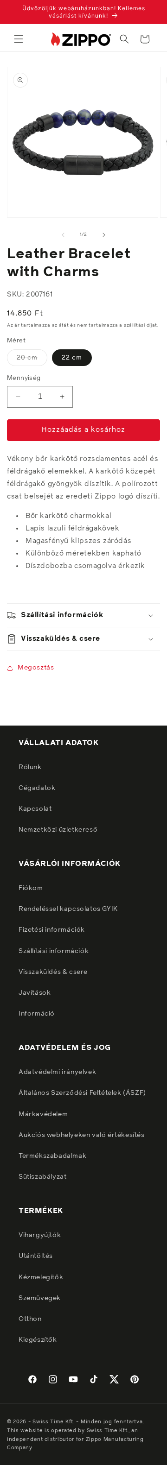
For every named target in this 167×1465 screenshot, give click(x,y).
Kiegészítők (38, 1340)
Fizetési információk (52, 930)
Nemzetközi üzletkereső (58, 830)
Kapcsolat (35, 809)
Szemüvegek (40, 1298)
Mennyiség (24, 378)
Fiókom (31, 888)
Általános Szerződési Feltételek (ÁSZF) (82, 1093)
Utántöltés (36, 1256)
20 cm (32, 360)
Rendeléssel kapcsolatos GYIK (68, 909)
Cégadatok (37, 788)
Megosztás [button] (36, 667)
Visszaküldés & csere (53, 972)
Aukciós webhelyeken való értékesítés (82, 1135)
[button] (18, 39)
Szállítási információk (54, 951)
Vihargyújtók (40, 1235)
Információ (37, 1013)
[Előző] (63, 235)
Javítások (35, 993)
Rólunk (30, 767)
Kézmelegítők (41, 1277)
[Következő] (104, 235)
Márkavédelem (43, 1114)
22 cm (72, 357)
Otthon (30, 1319)
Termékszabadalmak (52, 1156)
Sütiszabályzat (42, 1177)
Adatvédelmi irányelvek (57, 1072)
